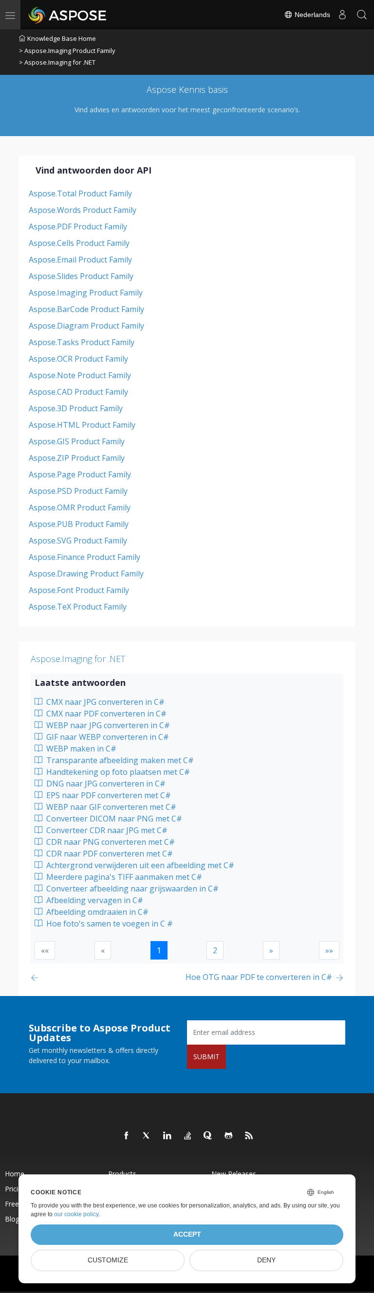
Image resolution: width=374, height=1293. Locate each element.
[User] (342, 14)
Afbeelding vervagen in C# (93, 900)
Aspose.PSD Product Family (78, 491)
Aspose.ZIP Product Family (77, 458)
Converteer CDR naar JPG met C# (106, 830)
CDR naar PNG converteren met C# (109, 842)
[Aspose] (68, 14)
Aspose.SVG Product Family (78, 540)
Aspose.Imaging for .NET (78, 658)
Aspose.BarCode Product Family (86, 309)
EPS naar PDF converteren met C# (107, 795)
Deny (266, 1260)
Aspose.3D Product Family (76, 408)
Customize (108, 1260)
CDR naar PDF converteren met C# (108, 853)
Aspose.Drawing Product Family (86, 573)
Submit (206, 1056)
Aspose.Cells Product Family (79, 243)
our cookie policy (76, 1214)
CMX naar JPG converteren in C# (104, 702)
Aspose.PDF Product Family (78, 226)
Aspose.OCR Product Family (78, 358)
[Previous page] (36, 977)
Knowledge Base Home (61, 38)
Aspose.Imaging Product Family (86, 292)
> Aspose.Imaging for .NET (57, 62)
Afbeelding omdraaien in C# (96, 912)
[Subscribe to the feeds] (249, 1136)
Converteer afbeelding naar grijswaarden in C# (131, 888)
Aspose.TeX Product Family (78, 606)
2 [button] (215, 950)
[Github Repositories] (229, 1136)
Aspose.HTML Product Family (82, 424)
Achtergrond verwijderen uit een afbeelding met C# (139, 865)
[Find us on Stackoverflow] (188, 1136)
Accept (187, 1234)
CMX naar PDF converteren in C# (105, 713)
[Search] (362, 14)
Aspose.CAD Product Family (78, 391)
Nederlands (311, 14)
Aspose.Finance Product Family (84, 557)
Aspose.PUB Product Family (79, 524)
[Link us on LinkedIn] (167, 1136)
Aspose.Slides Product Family (81, 276)
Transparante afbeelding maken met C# (119, 760)
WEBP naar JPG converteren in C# (107, 725)
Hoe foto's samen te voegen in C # (108, 923)
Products (122, 1173)
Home (14, 1173)
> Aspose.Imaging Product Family (67, 50)
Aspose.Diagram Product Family (86, 325)
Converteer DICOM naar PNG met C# (113, 818)
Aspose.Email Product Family (80, 259)
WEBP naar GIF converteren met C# (110, 807)
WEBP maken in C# (80, 748)
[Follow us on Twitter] (147, 1136)
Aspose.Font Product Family (79, 590)
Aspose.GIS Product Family (77, 441)
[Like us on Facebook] (126, 1136)
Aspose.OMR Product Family (80, 507)
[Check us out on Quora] (208, 1136)
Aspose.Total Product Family (80, 193)
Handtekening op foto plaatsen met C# (117, 772)
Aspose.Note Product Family (80, 375)
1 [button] (159, 950)
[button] (271, 950)
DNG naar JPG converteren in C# (105, 783)
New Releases (233, 1173)
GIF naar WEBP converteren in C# (106, 737)
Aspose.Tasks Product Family (81, 342)
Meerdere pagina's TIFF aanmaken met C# (123, 877)
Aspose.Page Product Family (80, 474)
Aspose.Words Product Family (82, 210)
